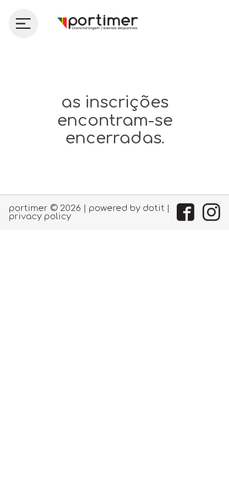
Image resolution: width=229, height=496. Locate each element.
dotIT (153, 208)
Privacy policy (40, 216)
